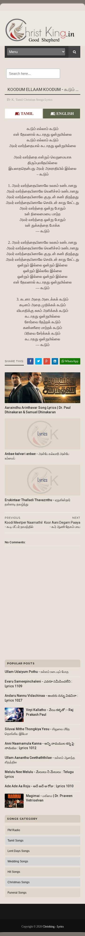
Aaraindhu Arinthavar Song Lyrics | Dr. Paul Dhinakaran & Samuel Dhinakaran (38, 410)
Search (70, 74)
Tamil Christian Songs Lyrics (34, 99)
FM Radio (14, 830)
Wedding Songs (18, 861)
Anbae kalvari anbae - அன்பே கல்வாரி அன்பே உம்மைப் (37, 456)
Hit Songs (14, 871)
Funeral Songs (17, 892)
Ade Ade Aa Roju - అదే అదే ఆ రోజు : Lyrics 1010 (39, 786)
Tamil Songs (15, 840)
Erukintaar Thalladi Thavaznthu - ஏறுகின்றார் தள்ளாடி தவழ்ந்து (37, 502)
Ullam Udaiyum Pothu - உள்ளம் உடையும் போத (37, 672)
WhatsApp (71, 361)
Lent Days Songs (19, 851)
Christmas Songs (19, 882)
